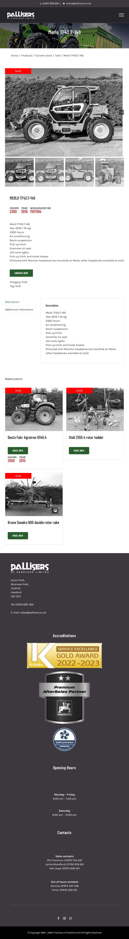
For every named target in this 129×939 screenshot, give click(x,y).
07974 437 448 (70, 885)
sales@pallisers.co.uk (78, 3)
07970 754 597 (73, 860)
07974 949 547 (71, 868)
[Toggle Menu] (121, 15)
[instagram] (64, 918)
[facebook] (58, 918)
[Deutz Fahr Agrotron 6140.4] (34, 409)
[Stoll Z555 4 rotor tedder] (95, 409)
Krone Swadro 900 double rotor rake (33, 522)
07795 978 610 (75, 864)
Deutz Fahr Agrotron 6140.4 (27, 437)
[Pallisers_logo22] (30, 563)
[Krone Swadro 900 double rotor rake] (34, 494)
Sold (24, 282)
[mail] (70, 918)
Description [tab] (12, 302)
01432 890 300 (24, 604)
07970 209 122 (68, 890)
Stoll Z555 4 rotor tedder (86, 437)
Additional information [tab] (19, 309)
